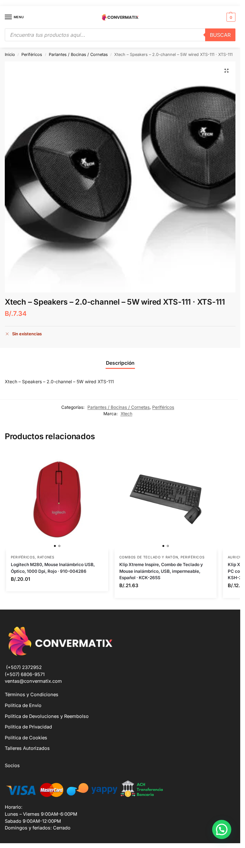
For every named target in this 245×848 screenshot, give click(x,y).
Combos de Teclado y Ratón (148, 557)
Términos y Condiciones (31, 694)
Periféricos (31, 54)
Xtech (126, 413)
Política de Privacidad (28, 727)
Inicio (10, 54)
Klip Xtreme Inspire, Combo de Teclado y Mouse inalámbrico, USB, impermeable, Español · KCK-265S (161, 571)
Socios (12, 765)
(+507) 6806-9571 (25, 674)
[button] (230, 17)
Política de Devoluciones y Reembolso (47, 716)
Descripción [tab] (120, 363)
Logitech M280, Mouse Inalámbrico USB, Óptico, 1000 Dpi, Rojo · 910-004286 (53, 567)
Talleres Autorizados (27, 748)
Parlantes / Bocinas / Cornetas (78, 54)
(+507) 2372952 (24, 667)
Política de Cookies (26, 738)
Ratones (46, 557)
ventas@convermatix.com (33, 681)
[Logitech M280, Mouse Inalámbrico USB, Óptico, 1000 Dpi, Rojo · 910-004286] (57, 499)
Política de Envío (23, 705)
